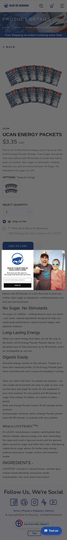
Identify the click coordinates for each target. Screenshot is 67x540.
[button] (17, 258)
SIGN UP (18, 285)
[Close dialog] (63, 252)
